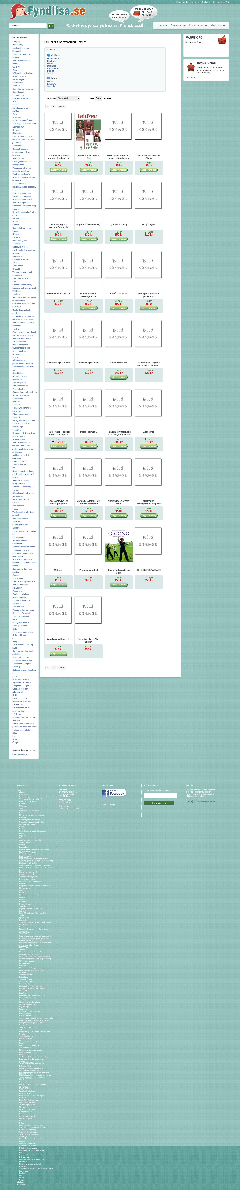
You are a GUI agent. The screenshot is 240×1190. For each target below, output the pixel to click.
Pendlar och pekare (20, 203)
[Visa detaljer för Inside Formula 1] (89, 416)
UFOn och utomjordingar (23, 73)
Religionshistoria (19, 635)
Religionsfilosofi (18, 484)
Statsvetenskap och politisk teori (32, 1139)
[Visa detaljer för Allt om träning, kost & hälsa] (88, 152)
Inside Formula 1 (88, 432)
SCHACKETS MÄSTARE (149, 570)
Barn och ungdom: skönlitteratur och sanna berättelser (22, 152)
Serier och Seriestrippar (22, 657)
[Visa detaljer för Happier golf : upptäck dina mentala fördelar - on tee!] (149, 347)
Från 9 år (16, 405)
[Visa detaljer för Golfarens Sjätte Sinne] (59, 347)
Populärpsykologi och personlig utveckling (36, 861)
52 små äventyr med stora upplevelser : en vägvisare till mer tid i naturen (58, 157)
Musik (15, 739)
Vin (13, 468)
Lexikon (15, 676)
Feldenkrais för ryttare (58, 293)
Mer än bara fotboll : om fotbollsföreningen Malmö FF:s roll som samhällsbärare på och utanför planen (88, 502)
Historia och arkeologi (21, 193)
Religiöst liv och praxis (21, 686)
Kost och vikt (18, 607)
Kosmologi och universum (23, 89)
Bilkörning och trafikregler (23, 493)
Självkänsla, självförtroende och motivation (36, 936)
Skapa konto (182, 2)
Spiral (50, 73)
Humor (15, 221)
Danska (51, 81)
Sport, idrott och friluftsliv (22, 228)
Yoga (14, 70)
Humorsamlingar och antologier (31, 1096)
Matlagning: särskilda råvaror (30, 1050)
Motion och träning (20, 351)
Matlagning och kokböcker (23, 420)
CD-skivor (16, 67)
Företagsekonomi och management (33, 858)
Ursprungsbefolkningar (22, 660)
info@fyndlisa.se (66, 802)
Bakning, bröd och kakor (22, 335)
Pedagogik (16, 326)
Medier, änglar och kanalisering (31, 815)
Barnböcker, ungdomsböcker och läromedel (21, 48)
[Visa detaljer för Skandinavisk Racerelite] (59, 624)
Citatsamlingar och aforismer (24, 392)
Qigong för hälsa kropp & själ (118, 571)
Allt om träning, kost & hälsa (88, 156)
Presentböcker (18, 389)
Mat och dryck (18, 218)
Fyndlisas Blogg (108, 805)
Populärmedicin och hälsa (23, 610)
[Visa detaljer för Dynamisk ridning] (119, 209)
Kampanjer (17, 42)
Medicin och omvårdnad (22, 120)
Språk (15, 263)
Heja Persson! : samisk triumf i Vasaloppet (58, 433)
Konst (14, 281)
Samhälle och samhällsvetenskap (32, 913)
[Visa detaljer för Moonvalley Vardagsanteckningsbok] (149, 485)
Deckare (16, 237)
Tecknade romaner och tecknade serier (35, 922)
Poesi (14, 114)
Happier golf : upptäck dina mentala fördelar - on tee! (148, 364)
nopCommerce (197, 800)
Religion (15, 641)
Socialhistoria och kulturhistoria (31, 1068)
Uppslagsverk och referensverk (31, 1150)
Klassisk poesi (18, 436)
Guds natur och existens (23, 632)
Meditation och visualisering (24, 206)
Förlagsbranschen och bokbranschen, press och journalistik (23, 139)
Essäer (15, 528)
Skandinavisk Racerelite (58, 639)
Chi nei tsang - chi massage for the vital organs (58, 226)
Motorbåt (58, 570)
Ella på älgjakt (149, 224)
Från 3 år (16, 417)
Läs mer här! (191, 77)
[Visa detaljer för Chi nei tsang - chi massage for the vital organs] (59, 209)
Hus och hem (18, 578)
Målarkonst (17, 588)
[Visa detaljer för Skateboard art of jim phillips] (89, 624)
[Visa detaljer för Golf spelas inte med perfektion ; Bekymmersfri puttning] (149, 278)
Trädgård (16, 244)
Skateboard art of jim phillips (88, 640)
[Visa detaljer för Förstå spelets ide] (119, 278)
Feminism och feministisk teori (31, 970)
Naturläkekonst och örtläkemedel (32, 831)
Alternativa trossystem (22, 199)
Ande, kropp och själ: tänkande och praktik (36, 1018)
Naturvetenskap (19, 253)
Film (14, 736)
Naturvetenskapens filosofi (23, 717)
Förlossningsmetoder (21, 730)
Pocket (15, 64)
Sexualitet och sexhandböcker (31, 822)
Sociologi (16, 667)
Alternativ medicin (19, 376)
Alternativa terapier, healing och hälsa (34, 865)
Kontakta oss (196, 25)
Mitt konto (216, 25)
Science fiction (18, 439)
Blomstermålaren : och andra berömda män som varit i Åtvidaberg (118, 157)
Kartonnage (53, 68)
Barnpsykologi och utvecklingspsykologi (35, 959)
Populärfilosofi (18, 506)
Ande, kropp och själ (21, 60)
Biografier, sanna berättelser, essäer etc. (35, 886)
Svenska (16, 720)
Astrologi (16, 86)
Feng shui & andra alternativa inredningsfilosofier (20, 521)
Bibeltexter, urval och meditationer (33, 940)
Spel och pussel (19, 383)
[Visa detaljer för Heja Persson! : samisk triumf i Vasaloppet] (59, 416)
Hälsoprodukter (19, 537)
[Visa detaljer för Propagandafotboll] (89, 554)
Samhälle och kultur (20, 480)
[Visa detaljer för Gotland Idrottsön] (119, 347)
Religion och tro (19, 76)
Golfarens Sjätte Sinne (58, 363)
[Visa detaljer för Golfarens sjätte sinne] (89, 347)
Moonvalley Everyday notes (118, 502)
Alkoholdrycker (18, 496)
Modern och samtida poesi (23, 487)
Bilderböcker (17, 373)
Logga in (194, 2)
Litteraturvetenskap (20, 98)
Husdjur (15, 209)
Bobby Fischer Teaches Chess (148, 156)
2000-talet (16, 291)
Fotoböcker (17, 379)
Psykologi (16, 117)
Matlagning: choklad (20, 622)
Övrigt (15, 742)
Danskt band (53, 58)
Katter (15, 629)
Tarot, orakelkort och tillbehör (31, 799)
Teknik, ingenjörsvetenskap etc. (32, 1064)
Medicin (15, 619)
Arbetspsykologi (19, 597)
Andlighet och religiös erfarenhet (32, 1023)
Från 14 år (16, 430)
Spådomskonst (18, 158)
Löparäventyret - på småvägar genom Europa (58, 502)
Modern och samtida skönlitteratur (33, 988)
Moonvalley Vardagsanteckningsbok (149, 502)
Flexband (51, 61)
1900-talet (16, 294)
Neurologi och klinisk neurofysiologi (33, 1159)
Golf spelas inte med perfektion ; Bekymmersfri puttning (148, 295)
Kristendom (17, 133)
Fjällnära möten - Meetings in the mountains (88, 295)
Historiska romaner (20, 278)
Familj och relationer (21, 594)
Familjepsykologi (19, 626)
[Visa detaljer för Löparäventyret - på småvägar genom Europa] (59, 485)
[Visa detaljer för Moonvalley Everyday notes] (119, 485)
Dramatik (16, 269)
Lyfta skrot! (148, 432)
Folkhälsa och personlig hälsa (31, 1125)
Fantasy (16, 231)
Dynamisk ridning (118, 224)
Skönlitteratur (18, 127)
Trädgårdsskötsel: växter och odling (33, 1057)
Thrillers (15, 329)
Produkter (176, 25)
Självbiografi (17, 266)
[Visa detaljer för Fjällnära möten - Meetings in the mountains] (89, 278)
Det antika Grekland (21, 613)
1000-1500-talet (19, 465)
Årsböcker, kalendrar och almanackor (34, 1020)
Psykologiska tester (20, 679)
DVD (14, 105)
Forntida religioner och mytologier (32, 995)
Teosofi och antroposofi (22, 664)
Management (18, 354)
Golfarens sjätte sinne (89, 363)
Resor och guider (19, 240)
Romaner (16, 234)
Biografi (15, 130)
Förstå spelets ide (119, 293)
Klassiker (16, 357)
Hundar (15, 490)
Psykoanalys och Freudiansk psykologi (34, 1155)
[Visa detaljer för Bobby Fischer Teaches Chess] (149, 140)
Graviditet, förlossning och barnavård (34, 938)
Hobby (15, 509)
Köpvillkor (21, 1184)
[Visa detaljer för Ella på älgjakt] (149, 209)
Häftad (50, 63)
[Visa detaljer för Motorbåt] (59, 554)
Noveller (16, 477)
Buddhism (16, 401)
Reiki (14, 695)
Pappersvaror (18, 591)
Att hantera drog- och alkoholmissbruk (34, 956)
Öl (13, 638)
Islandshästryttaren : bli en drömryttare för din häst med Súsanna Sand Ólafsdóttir (118, 433)
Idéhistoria (16, 714)
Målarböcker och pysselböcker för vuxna (35, 968)
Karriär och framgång (21, 196)
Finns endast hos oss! (21, 424)
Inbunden (51, 66)
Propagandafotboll (88, 570)
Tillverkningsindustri (20, 616)
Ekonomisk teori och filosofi (24, 332)
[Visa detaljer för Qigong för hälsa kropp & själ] (119, 561)
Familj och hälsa (19, 461)
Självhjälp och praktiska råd (24, 124)
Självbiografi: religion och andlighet (33, 1127)
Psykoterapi (17, 427)
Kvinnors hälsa (18, 705)
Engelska (51, 84)
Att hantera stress (20, 386)
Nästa (61, 106)
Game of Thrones (19, 755)
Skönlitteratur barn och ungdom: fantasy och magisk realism (24, 562)
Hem (161, 25)
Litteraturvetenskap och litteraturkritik (34, 1073)
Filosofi (15, 190)
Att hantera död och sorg (23, 323)
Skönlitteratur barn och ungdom (32, 1077)
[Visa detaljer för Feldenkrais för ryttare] (59, 278)
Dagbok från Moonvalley (88, 224)
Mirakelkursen (18, 146)
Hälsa (14, 102)
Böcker (15, 733)
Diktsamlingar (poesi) (21, 414)
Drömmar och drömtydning (23, 433)
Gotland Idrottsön (118, 363)
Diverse (15, 575)
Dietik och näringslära (21, 174)
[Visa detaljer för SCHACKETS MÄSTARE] (149, 554)
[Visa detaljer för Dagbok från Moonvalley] (89, 209)
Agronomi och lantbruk (22, 682)
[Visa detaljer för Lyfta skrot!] (149, 416)
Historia (15, 225)
